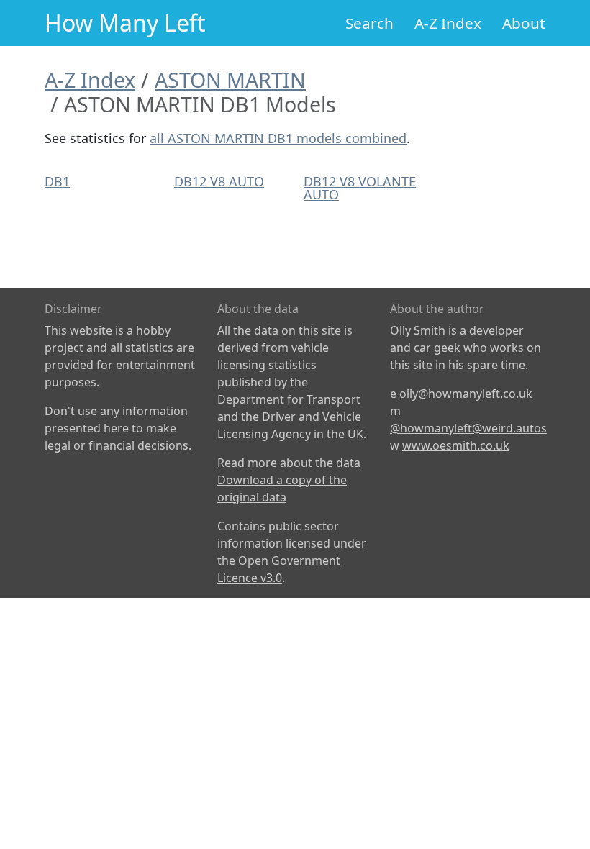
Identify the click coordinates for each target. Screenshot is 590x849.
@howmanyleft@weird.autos (468, 428)
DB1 (57, 181)
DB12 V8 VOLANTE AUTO (360, 188)
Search (369, 23)
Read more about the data (288, 463)
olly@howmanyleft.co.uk (465, 393)
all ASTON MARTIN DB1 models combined (278, 138)
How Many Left (125, 22)
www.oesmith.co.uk (455, 445)
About (523, 23)
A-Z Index (447, 23)
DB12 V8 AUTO (219, 181)
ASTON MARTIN (230, 79)
